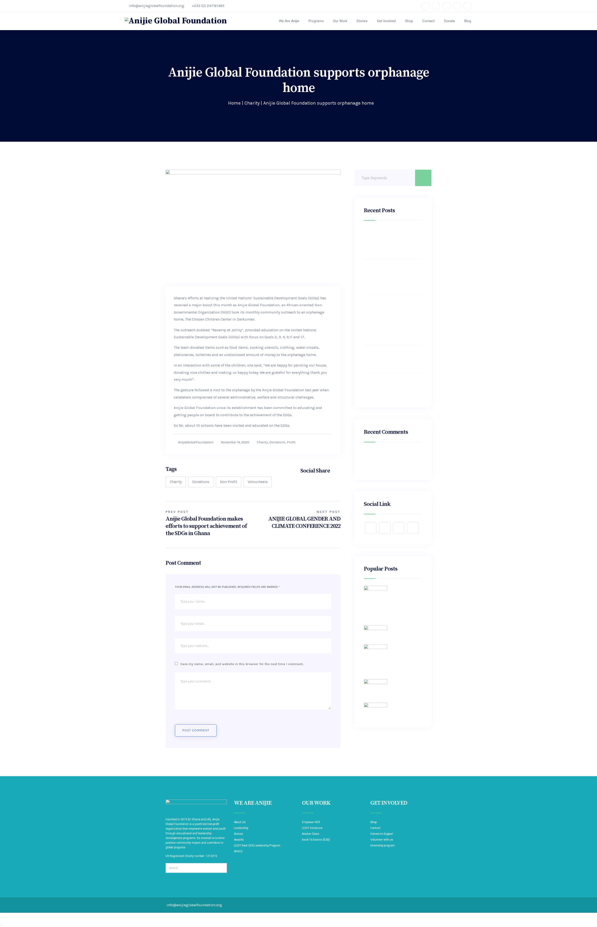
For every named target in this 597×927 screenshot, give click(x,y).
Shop (409, 21)
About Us (240, 822)
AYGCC (238, 851)
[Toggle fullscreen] (2, 917)
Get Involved (386, 21)
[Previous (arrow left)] (0, 924)
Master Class (310, 833)
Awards (239, 839)
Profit (291, 442)
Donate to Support (381, 833)
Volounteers (258, 481)
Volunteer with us (381, 839)
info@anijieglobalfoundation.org (156, 6)
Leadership (241, 828)
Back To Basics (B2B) (316, 839)
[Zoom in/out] (0, 917)
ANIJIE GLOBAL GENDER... (380, 611)
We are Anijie (289, 21)
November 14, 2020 (235, 442)
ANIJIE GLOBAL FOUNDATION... (383, 665)
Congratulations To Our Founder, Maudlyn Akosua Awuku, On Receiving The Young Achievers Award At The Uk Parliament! (389, 277)
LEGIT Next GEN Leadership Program (257, 845)
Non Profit (228, 481)
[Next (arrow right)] (2, 924)
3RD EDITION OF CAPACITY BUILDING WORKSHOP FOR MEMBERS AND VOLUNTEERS (389, 387)
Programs (316, 21)
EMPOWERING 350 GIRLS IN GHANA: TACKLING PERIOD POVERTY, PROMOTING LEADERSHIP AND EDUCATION (389, 241)
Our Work (340, 21)
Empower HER (311, 822)
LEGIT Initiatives (312, 828)
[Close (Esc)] (6, 917)
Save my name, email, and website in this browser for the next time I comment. (242, 664)
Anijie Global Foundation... (406, 627)
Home (234, 103)
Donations (277, 442)
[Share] (4, 917)
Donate (449, 21)
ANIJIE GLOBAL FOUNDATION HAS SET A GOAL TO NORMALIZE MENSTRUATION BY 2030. (392, 359)
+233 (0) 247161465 (208, 6)
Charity (252, 103)
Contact (428, 21)
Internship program (382, 845)
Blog (467, 21)
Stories (362, 21)
